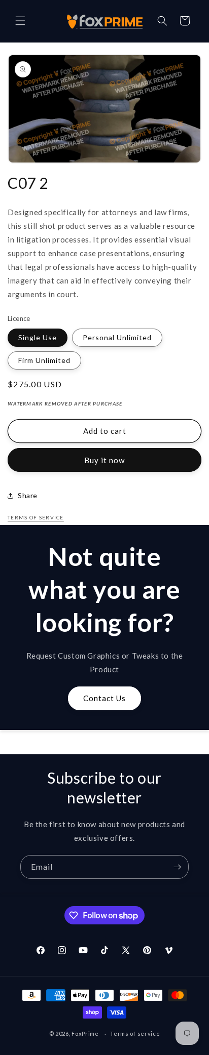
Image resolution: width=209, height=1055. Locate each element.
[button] (20, 21)
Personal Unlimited (117, 337)
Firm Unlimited (44, 360)
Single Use (37, 337)
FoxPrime (85, 1033)
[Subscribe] (177, 867)
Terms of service (135, 1033)
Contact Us (104, 698)
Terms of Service (36, 517)
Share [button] (28, 495)
